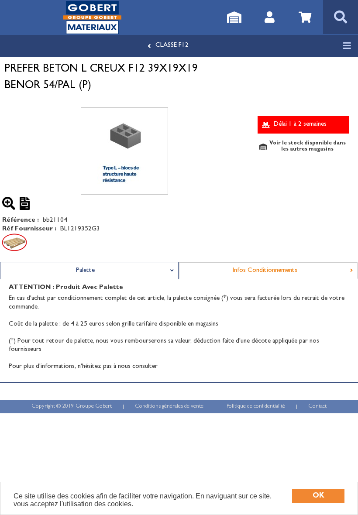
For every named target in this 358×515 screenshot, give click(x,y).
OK (318, 496)
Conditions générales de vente (169, 406)
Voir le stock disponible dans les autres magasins (307, 146)
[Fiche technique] (26, 203)
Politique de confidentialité (256, 406)
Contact (317, 406)
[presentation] (89, 270)
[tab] (89, 270)
